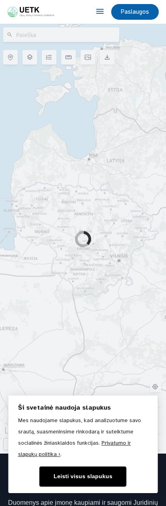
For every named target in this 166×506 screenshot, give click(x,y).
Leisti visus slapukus (83, 476)
